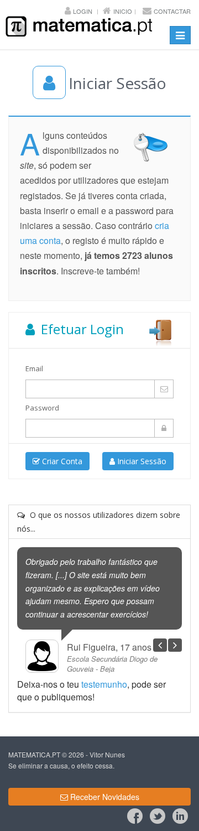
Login (82, 11)
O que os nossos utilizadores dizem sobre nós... (98, 522)
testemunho (104, 684)
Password (42, 408)
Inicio (122, 11)
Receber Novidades (103, 796)
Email (34, 368)
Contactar (172, 11)
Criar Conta (61, 461)
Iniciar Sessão (140, 461)
